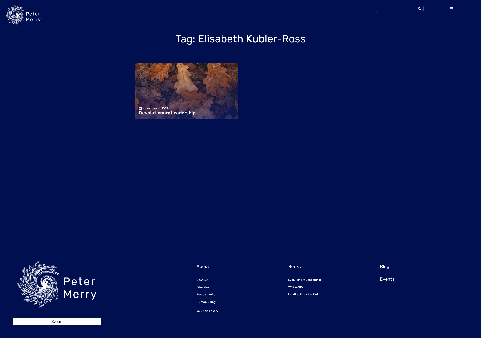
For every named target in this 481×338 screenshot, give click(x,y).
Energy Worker (206, 294)
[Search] (419, 9)
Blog (384, 266)
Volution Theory (207, 311)
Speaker (202, 280)
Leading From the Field (303, 294)
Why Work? (295, 287)
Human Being (206, 302)
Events (387, 279)
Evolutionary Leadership (304, 280)
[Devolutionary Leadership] (186, 91)
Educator (203, 287)
